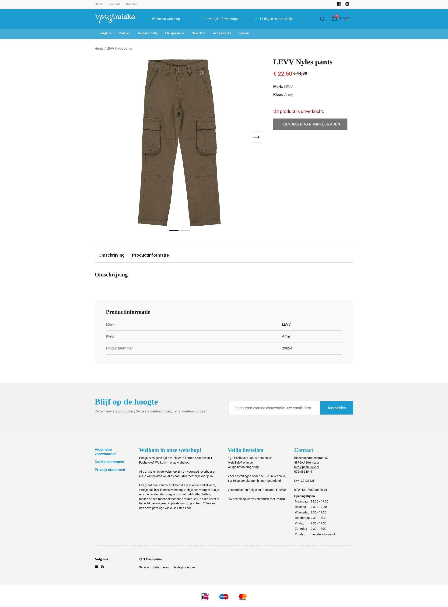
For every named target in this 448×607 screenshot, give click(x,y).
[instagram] (347, 5)
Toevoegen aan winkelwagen (310, 124)
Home (99, 4)
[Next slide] (256, 137)
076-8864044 (303, 472)
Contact (131, 4)
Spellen (243, 33)
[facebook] (338, 5)
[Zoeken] (322, 19)
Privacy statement (110, 469)
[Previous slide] (102, 137)
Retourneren (161, 567)
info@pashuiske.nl (306, 467)
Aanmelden (337, 408)
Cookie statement (109, 462)
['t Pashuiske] (115, 19)
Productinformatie (150, 255)
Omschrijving (111, 255)
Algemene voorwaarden (105, 451)
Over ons (114, 4)
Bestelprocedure (184, 567)
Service (144, 567)
